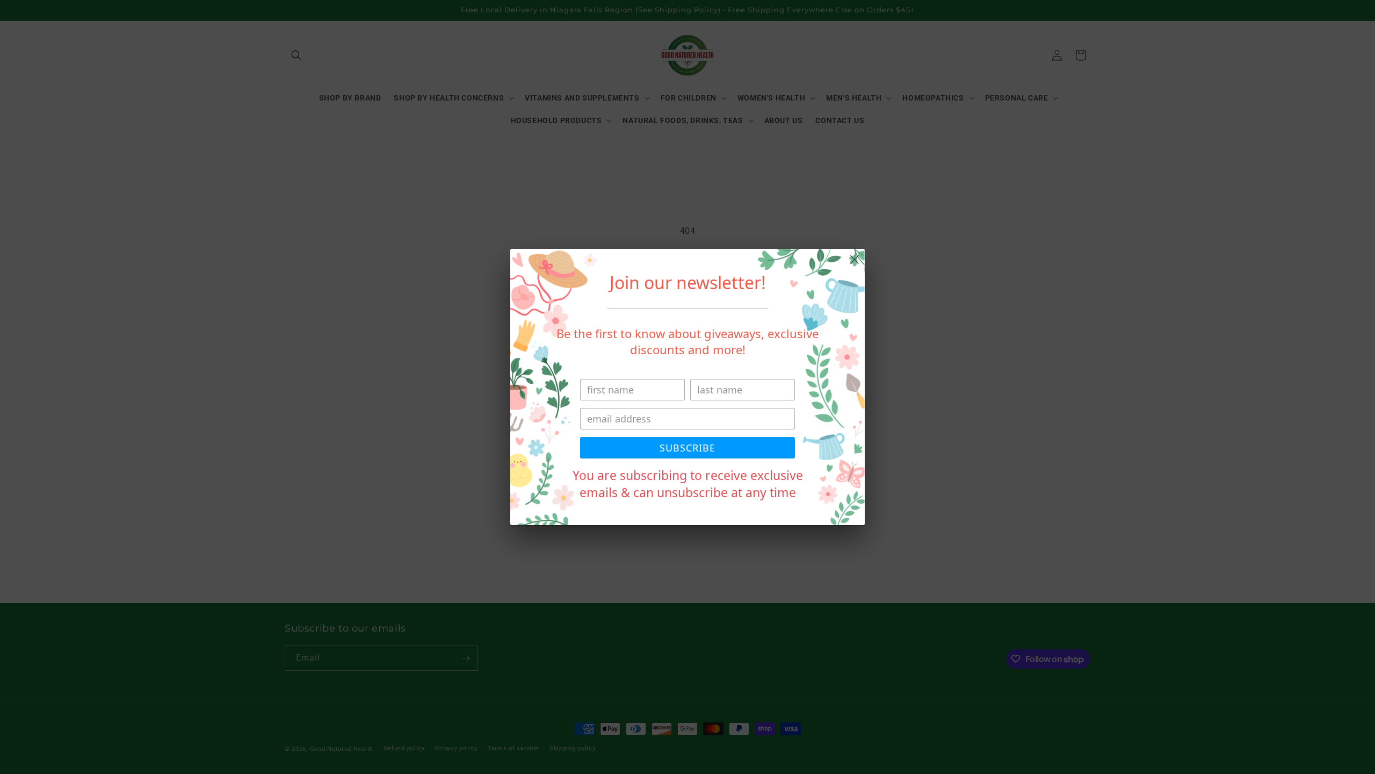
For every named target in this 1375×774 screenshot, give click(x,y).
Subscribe (687, 447)
